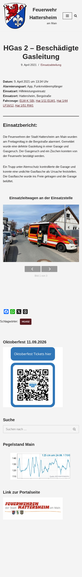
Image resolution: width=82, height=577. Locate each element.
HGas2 (25, 321)
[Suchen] (75, 15)
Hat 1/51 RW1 (24, 105)
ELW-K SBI (27, 100)
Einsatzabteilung (51, 64)
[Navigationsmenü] (67, 15)
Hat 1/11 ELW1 (45, 100)
